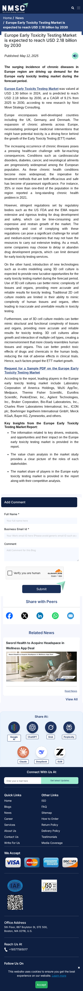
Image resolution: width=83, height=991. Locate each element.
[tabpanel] (41, 666)
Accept (41, 984)
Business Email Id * (16, 529)
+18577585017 (18, 949)
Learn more (59, 975)
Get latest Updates (59, 780)
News (20, 18)
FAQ (44, 806)
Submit (41, 589)
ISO (44, 800)
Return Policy (50, 824)
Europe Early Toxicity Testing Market (31, 88)
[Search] (72, 7)
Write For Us (12, 842)
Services (9, 824)
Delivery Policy (51, 830)
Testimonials (49, 836)
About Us (10, 830)
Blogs (7, 806)
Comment (10, 543)
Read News (71, 691)
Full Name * (11, 514)
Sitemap (47, 812)
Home (8, 18)
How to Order (50, 818)
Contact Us (11, 836)
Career (8, 818)
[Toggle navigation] (78, 7)
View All (72, 699)
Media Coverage (52, 842)
